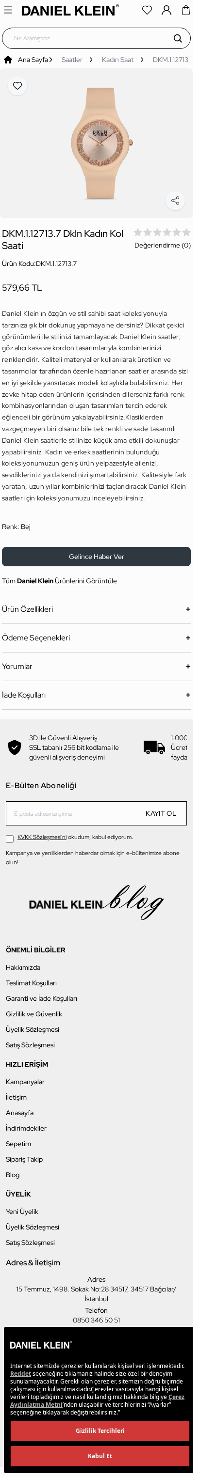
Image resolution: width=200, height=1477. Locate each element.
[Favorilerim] (147, 10)
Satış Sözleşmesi (30, 1039)
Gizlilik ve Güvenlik (34, 1008)
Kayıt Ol (161, 807)
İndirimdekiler (26, 1122)
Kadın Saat (117, 59)
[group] (96, 140)
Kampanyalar (25, 1076)
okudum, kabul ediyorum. (75, 831)
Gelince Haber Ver (96, 550)
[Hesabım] (166, 10)
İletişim (16, 1091)
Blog (12, 1169)
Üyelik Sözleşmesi (32, 1023)
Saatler (72, 59)
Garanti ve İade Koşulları (41, 992)
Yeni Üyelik (22, 1205)
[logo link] (70, 10)
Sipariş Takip (24, 1153)
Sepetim (18, 1138)
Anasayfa (19, 1107)
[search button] (177, 38)
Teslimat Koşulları (31, 977)
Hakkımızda (23, 961)
